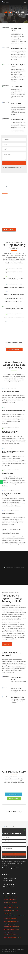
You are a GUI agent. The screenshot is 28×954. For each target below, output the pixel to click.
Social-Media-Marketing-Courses (11, 921)
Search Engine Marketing (9, 924)
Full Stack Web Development (10, 918)
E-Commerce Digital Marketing (11, 910)
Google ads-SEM (7, 913)
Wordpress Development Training (14, 342)
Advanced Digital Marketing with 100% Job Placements (14, 279)
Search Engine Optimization (10, 905)
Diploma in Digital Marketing (10, 897)
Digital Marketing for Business (10, 902)
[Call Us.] (4, 478)
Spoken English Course (9, 932)
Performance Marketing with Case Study (14, 294)
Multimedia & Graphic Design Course (14, 301)
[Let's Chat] (4, 482)
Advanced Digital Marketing (10, 899)
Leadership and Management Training (12, 937)
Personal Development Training (11, 934)
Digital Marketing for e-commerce (14, 272)
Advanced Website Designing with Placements (14, 309)
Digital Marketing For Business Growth (14, 287)
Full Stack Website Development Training (14, 317)
